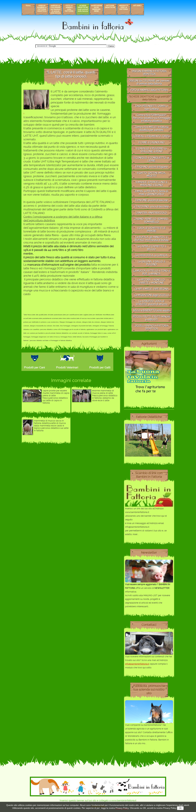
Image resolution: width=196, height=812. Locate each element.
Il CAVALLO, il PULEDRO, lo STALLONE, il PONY (151, 150)
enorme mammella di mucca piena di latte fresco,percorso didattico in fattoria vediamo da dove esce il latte (104, 395)
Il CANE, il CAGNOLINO (151, 142)
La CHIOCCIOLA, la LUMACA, (151, 255)
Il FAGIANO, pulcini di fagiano (151, 166)
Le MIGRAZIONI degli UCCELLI (151, 295)
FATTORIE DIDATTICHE (110, 6)
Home (28, 5)
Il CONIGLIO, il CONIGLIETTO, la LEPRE (151, 159)
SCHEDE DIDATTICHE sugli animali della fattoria (83, 8)
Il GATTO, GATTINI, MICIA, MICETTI (151, 174)
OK (180, 808)
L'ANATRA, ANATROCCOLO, (151, 212)
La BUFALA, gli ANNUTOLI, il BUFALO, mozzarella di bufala (151, 238)
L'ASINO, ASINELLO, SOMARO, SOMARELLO (151, 220)
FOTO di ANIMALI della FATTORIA (69, 8)
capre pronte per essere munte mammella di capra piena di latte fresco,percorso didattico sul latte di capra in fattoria (56, 396)
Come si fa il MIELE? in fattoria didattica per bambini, (151, 128)
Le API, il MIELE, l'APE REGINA (151, 288)
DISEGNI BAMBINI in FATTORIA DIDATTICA (42, 8)
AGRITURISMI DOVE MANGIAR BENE (96, 8)
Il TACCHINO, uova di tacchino (151, 206)
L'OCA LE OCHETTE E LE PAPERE (152, 229)
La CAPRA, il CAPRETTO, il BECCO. (151, 248)
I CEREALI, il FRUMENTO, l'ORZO (151, 136)
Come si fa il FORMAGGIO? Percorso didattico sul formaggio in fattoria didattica (151, 118)
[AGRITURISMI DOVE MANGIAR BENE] (148, 396)
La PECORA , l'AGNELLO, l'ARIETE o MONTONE (151, 281)
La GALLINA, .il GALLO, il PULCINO (151, 263)
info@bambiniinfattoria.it (137, 664)
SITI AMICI (137, 5)
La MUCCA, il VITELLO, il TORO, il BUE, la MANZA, (151, 272)
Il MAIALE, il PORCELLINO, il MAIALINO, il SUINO (151, 184)
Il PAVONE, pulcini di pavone (152, 200)
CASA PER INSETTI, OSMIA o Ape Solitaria (151, 107)
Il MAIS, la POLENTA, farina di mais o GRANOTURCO (151, 193)
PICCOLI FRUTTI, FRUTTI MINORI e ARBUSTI (151, 318)
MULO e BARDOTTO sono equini (151, 310)
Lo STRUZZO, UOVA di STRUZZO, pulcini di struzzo (151, 303)
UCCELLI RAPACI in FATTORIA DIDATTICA (151, 327)
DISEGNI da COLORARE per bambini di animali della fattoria (56, 9)
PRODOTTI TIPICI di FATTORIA (123, 7)
